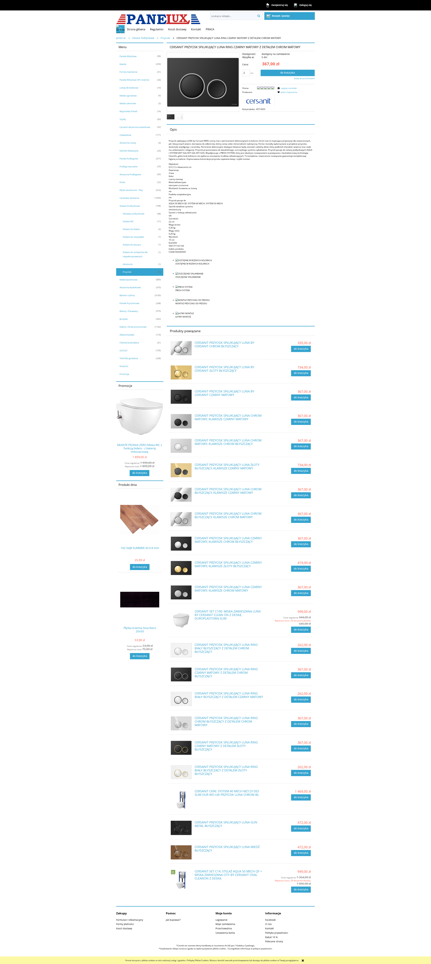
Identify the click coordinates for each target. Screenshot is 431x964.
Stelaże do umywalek (133, 236)
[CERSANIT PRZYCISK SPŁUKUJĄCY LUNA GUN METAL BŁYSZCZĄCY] (181, 828)
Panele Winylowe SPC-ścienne (134, 79)
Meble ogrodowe (128, 95)
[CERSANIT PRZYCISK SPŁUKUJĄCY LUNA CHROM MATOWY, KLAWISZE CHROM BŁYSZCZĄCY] (181, 446)
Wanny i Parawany (129, 311)
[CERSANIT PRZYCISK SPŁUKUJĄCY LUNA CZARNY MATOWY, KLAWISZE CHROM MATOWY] (181, 592)
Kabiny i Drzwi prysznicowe (133, 326)
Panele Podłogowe (129, 158)
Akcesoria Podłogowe (130, 174)
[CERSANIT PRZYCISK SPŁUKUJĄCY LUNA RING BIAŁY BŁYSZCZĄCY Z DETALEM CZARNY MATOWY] (181, 699)
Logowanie (221, 919)
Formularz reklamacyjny (129, 919)
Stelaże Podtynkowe (130, 205)
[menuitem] (136, 29)
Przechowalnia (224, 928)
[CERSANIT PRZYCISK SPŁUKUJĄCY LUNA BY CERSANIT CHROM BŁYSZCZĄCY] (181, 348)
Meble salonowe (128, 103)
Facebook (270, 919)
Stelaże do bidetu (131, 229)
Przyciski (127, 271)
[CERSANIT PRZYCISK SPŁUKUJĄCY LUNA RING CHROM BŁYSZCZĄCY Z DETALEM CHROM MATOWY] (181, 723)
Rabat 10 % (271, 937)
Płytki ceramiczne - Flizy (131, 190)
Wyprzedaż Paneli (128, 111)
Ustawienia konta (225, 932)
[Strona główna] (158, 18)
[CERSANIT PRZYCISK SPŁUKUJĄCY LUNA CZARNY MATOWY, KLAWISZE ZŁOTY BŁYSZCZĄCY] (181, 568)
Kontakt (269, 928)
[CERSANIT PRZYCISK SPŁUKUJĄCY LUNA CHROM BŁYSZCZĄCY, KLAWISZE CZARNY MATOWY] (181, 495)
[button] (287, 88)
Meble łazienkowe (128, 279)
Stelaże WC (128, 221)
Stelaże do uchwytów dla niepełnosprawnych (135, 254)
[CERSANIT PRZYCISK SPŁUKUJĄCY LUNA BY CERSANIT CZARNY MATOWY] (181, 397)
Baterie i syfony (127, 295)
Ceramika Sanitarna (129, 198)
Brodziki (124, 319)
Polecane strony (274, 941)
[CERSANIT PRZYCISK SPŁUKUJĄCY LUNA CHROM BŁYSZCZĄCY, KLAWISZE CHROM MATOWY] (181, 519)
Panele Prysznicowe (129, 303)
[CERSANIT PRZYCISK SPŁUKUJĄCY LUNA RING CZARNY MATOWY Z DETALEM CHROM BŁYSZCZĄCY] (181, 675)
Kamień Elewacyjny (129, 150)
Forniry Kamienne (128, 71)
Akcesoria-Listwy (128, 142)
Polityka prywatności (276, 932)
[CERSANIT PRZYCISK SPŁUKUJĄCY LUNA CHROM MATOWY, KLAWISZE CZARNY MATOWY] (181, 421)
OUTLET (123, 350)
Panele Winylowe (128, 56)
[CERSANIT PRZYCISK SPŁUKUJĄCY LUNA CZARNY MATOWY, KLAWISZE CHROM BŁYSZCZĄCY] (181, 544)
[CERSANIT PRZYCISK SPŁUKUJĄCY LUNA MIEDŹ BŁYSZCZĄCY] (181, 852)
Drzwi (122, 182)
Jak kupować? (173, 919)
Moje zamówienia (225, 924)
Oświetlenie (125, 135)
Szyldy (123, 119)
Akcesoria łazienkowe (130, 287)
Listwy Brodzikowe (129, 87)
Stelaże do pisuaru (132, 244)
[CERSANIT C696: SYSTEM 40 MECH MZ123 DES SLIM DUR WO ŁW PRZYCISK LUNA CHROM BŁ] (181, 800)
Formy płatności (125, 924)
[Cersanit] (258, 100)
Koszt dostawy (124, 928)
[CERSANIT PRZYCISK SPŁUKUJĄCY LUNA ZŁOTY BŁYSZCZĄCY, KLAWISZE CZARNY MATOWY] (181, 470)
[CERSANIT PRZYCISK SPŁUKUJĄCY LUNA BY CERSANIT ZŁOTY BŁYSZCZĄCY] (181, 372)
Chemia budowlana (129, 342)
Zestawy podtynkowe (133, 213)
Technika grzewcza (129, 358)
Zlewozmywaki (127, 334)
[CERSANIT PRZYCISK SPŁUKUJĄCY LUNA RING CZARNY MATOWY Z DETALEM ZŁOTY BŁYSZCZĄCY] (181, 748)
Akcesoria (127, 264)
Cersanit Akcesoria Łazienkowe (135, 127)
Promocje (124, 374)
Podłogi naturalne (128, 166)
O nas (268, 924)
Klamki (123, 64)
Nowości (124, 366)
